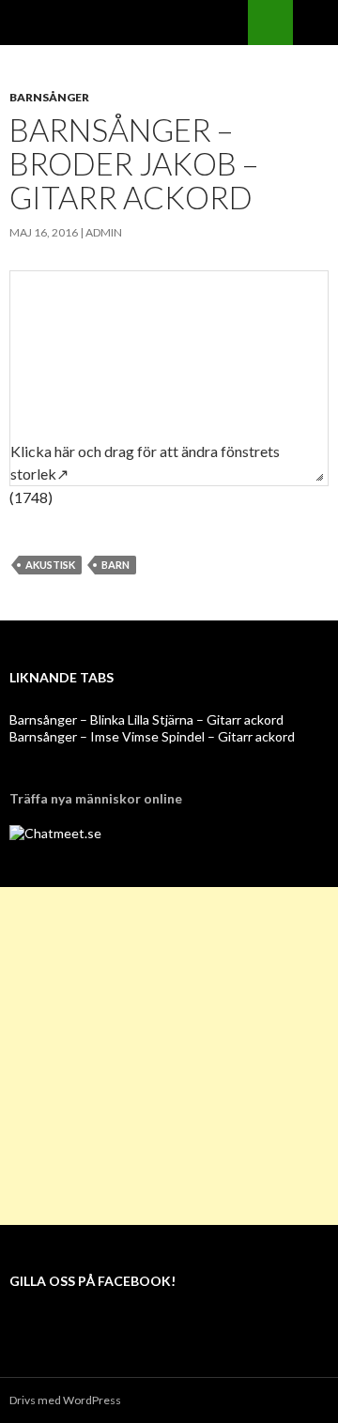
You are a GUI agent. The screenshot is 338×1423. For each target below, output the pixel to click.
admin (103, 232)
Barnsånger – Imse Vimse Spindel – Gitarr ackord (152, 736)
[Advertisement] (169, 1056)
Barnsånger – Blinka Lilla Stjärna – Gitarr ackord (146, 719)
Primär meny (315, 22)
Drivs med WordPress (65, 1400)
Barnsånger (49, 97)
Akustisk (50, 564)
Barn (115, 564)
